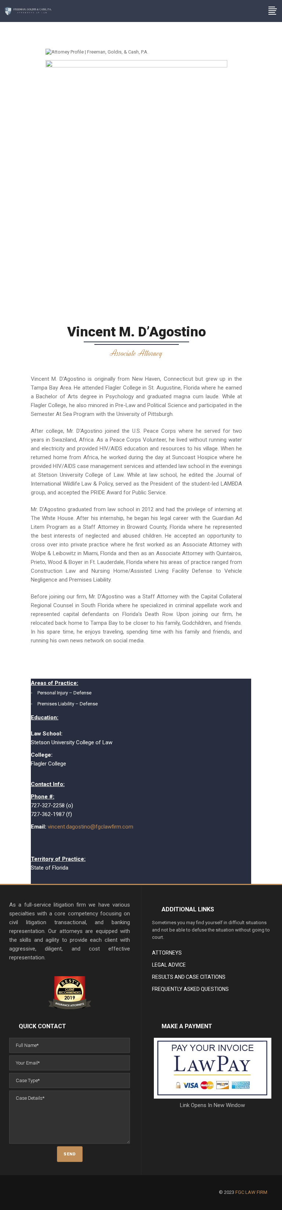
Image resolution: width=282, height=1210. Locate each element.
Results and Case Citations (188, 977)
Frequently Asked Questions (190, 989)
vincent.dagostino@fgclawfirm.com (90, 826)
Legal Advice (169, 965)
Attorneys (167, 953)
